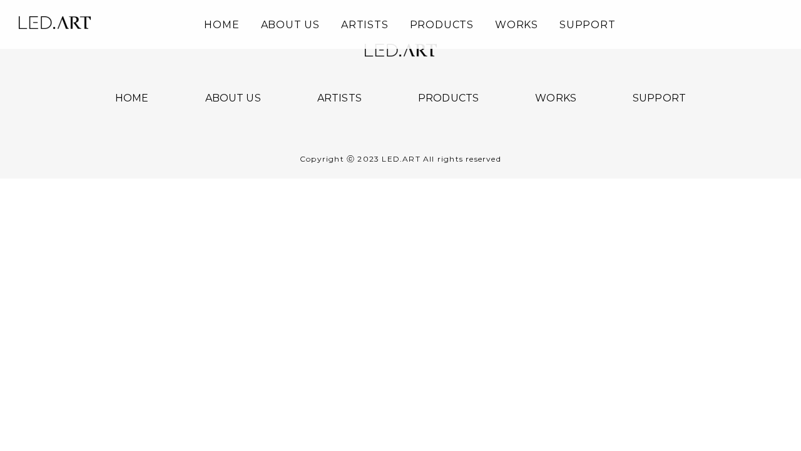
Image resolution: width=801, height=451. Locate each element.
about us (290, 25)
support (587, 25)
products (442, 25)
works (516, 25)
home (221, 25)
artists (365, 25)
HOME (132, 98)
